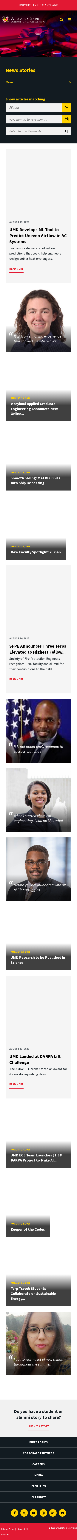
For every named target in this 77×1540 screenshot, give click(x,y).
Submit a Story (38, 1426)
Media (38, 1475)
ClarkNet (38, 1497)
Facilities (38, 1486)
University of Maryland (38, 5)
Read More (16, 268)
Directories (38, 1442)
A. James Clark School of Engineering (23, 14)
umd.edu (5, 1534)
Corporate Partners (38, 1453)
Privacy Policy (7, 1529)
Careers (38, 1464)
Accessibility (24, 1529)
